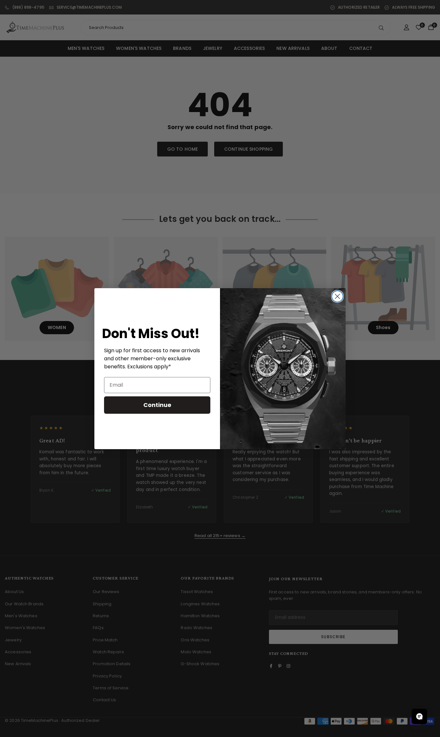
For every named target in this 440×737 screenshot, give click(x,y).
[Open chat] (419, 716)
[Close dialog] (337, 296)
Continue (157, 405)
